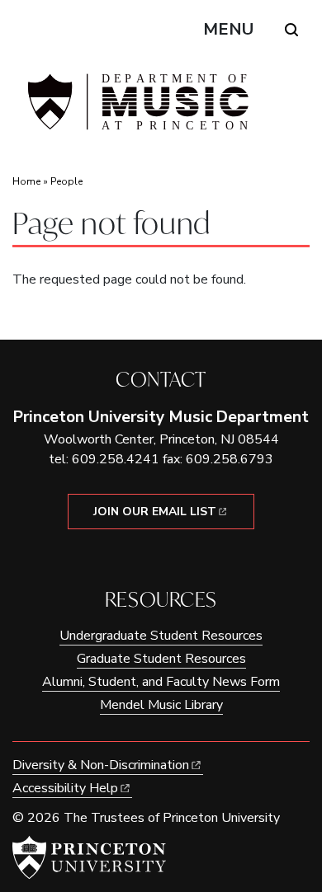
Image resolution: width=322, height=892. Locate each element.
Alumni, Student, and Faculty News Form (161, 682)
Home (26, 181)
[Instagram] (173, 557)
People (66, 181)
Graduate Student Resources (161, 659)
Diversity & (100, 765)
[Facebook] (149, 557)
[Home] (136, 108)
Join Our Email (154, 511)
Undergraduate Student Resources (161, 636)
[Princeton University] (89, 857)
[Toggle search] (291, 29)
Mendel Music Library (161, 705)
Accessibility (65, 788)
